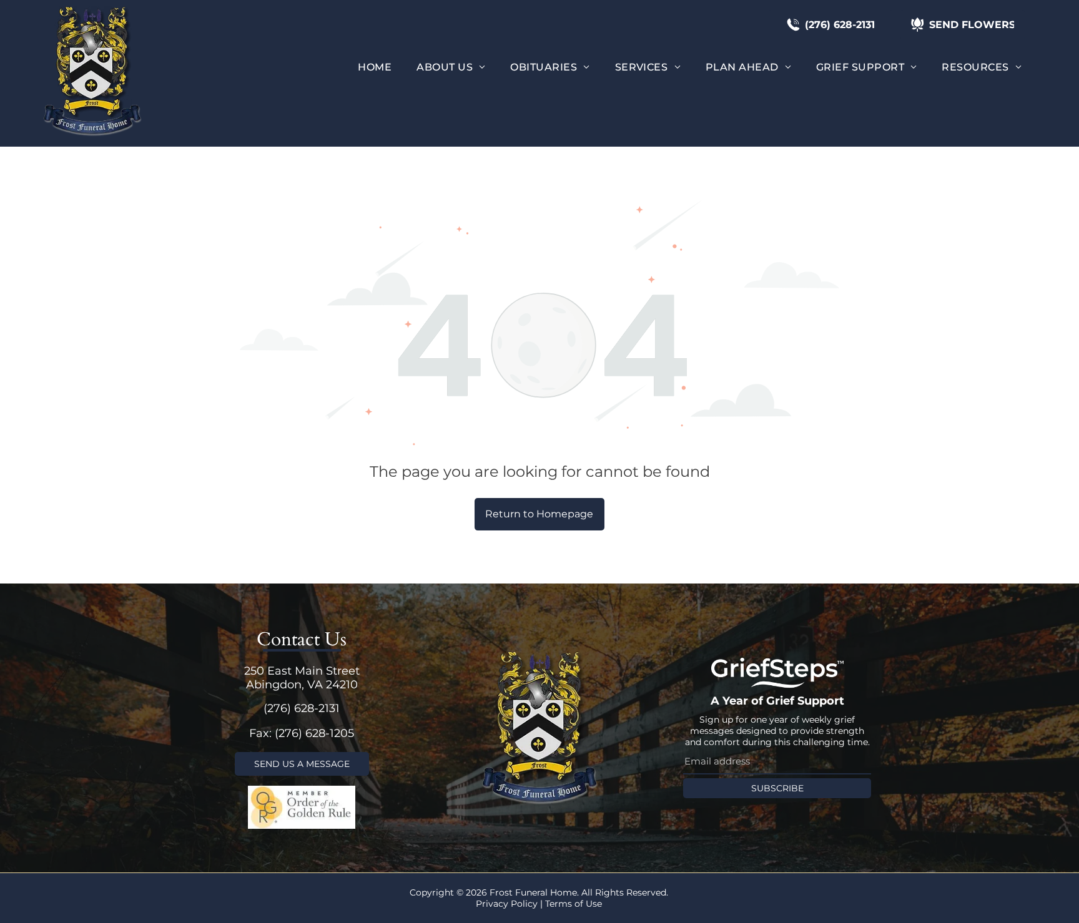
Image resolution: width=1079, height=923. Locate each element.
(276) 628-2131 (302, 708)
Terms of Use (573, 903)
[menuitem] (374, 67)
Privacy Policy (507, 903)
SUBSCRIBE (777, 788)
